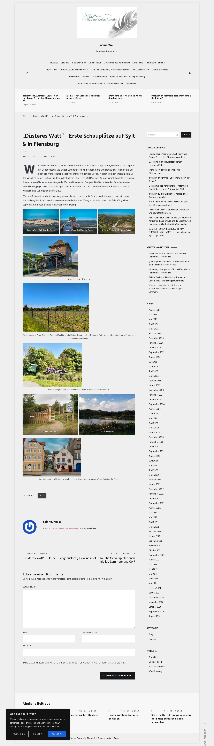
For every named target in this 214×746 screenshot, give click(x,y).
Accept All (57, 734)
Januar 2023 (154, 484)
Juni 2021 (153, 569)
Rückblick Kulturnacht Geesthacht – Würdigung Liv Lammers (167, 288)
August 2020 (155, 616)
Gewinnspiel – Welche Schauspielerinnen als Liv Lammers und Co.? (107, 558)
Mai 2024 (153, 418)
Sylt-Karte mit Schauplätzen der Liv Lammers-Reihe (83, 97)
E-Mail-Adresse (90, 632)
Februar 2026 (155, 333)
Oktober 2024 (155, 399)
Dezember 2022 (156, 489)
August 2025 (155, 357)
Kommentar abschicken (117, 675)
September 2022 (157, 503)
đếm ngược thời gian (158, 269)
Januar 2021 (154, 593)
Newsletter (74, 77)
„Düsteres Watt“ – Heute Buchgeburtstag (50, 556)
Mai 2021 (153, 574)
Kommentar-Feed (157, 666)
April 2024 (153, 423)
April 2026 (153, 324)
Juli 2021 (153, 564)
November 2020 (156, 602)
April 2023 (153, 470)
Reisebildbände (100, 77)
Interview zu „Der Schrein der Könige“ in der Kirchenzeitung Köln (168, 195)
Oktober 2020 (155, 607)
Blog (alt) (65, 63)
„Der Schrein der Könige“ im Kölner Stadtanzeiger (125, 97)
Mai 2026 (153, 319)
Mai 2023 (153, 465)
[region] (38, 724)
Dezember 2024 (156, 390)
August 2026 (155, 310)
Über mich (131, 84)
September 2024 (157, 404)
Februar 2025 (155, 381)
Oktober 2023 (155, 446)
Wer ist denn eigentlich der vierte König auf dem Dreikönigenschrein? (168, 203)
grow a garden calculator (160, 261)
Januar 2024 (154, 432)
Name (26, 632)
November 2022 (156, 494)
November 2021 (156, 545)
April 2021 (153, 578)
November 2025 (156, 343)
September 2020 (157, 612)
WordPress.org (155, 671)
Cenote (80, 738)
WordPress (114, 738)
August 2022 (155, 508)
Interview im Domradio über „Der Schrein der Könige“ (171, 97)
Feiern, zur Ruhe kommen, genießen (123, 717)
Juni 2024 (153, 413)
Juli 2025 (153, 362)
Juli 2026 (153, 314)
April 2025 (153, 371)
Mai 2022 (153, 517)
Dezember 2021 (156, 541)
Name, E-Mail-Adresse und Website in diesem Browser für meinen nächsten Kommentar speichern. (74, 663)
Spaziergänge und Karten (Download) (127, 77)
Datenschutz (95, 63)
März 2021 (154, 583)
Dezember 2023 (156, 437)
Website (27, 646)
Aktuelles (53, 63)
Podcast (86, 77)
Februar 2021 (155, 588)
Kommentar (29, 587)
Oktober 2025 (155, 348)
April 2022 (153, 522)
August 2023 (155, 456)
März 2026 (154, 329)
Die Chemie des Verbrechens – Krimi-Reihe (123, 63)
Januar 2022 (154, 536)
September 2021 (157, 555)
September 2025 (157, 352)
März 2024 (154, 428)
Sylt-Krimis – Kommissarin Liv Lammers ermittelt (101, 84)
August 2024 (155, 409)
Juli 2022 (153, 512)
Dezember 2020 (156, 597)
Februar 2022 (155, 531)
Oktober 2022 (155, 498)
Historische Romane (155, 63)
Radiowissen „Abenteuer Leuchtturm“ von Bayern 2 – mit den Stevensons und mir (41, 98)
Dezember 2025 (156, 338)
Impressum (51, 70)
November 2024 (156, 395)
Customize (19, 734)
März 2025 (154, 376)
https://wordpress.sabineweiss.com (64, 528)
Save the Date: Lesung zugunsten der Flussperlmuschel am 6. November (171, 719)
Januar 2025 (154, 385)
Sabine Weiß (107, 45)
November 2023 (156, 442)
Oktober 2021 (155, 550)
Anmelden (153, 657)
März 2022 (154, 527)
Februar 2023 (155, 480)
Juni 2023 (153, 461)
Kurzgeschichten (141, 70)
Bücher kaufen (79, 63)
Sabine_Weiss (29, 156)
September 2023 (157, 451)
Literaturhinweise (160, 70)
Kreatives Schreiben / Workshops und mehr (110, 70)
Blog (25, 152)
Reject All (38, 734)
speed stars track (157, 253)
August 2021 (155, 560)
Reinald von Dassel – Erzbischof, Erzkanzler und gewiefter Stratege (169, 211)
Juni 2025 (153, 366)
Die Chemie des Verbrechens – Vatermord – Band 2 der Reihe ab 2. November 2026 (169, 187)
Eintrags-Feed (155, 662)
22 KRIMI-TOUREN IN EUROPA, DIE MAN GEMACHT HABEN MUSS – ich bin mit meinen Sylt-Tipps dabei (169, 232)
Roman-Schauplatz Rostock (82, 715)
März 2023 (154, 475)
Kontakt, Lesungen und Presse (74, 70)
